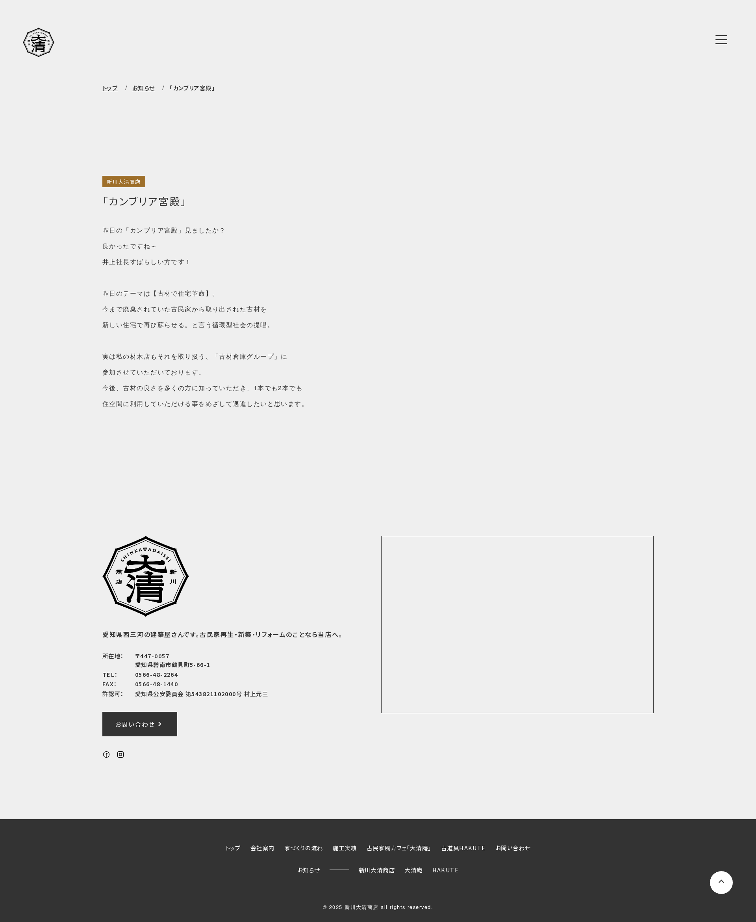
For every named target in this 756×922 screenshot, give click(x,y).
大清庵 (413, 870)
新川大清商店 (124, 181)
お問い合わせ (140, 724)
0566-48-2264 (156, 674)
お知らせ (308, 870)
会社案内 (262, 848)
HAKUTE (445, 870)
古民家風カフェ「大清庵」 (399, 848)
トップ (110, 88)
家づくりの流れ (303, 848)
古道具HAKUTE (463, 848)
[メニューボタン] (721, 39)
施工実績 (345, 848)
